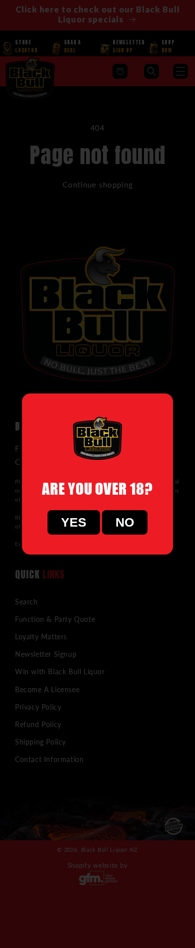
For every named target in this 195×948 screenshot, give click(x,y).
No (125, 522)
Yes (73, 522)
